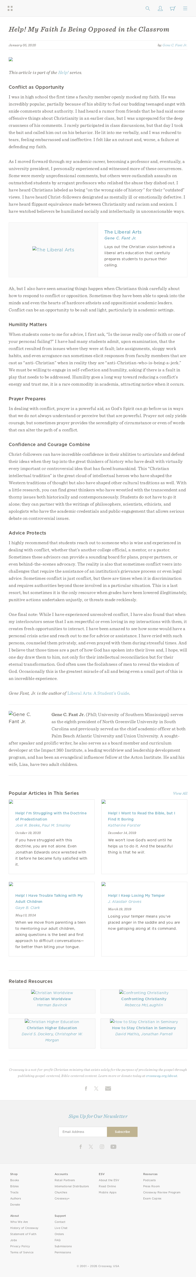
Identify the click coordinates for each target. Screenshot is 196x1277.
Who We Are (19, 1222)
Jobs (13, 1240)
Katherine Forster (124, 825)
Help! (63, 72)
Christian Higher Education (52, 1028)
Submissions (63, 1246)
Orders (59, 1234)
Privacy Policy (20, 1246)
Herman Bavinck (52, 1005)
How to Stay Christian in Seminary (144, 1028)
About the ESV (109, 1180)
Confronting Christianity (144, 999)
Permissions (63, 1252)
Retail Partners (65, 1180)
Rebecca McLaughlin (144, 1005)
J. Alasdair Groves (124, 902)
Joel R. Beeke (27, 825)
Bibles (14, 1186)
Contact (60, 1222)
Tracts (14, 1192)
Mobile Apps (107, 1192)
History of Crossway (24, 1228)
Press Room (151, 1186)
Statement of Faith (23, 1234)
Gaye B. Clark (27, 908)
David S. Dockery (37, 1034)
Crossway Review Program (162, 1192)
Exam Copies (152, 1198)
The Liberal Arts (123, 232)
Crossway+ (62, 1198)
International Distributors (72, 1186)
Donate (15, 1204)
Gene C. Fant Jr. (175, 45)
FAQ (58, 1240)
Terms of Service (21, 1252)
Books (14, 1180)
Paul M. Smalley (56, 825)
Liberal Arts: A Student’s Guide (98, 693)
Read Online (107, 1186)
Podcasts (149, 1180)
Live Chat (61, 1228)
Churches (61, 1192)
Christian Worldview (52, 999)
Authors (15, 1198)
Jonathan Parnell (157, 1034)
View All (180, 793)
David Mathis (127, 1034)
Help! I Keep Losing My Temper (136, 895)
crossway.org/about (161, 1076)
